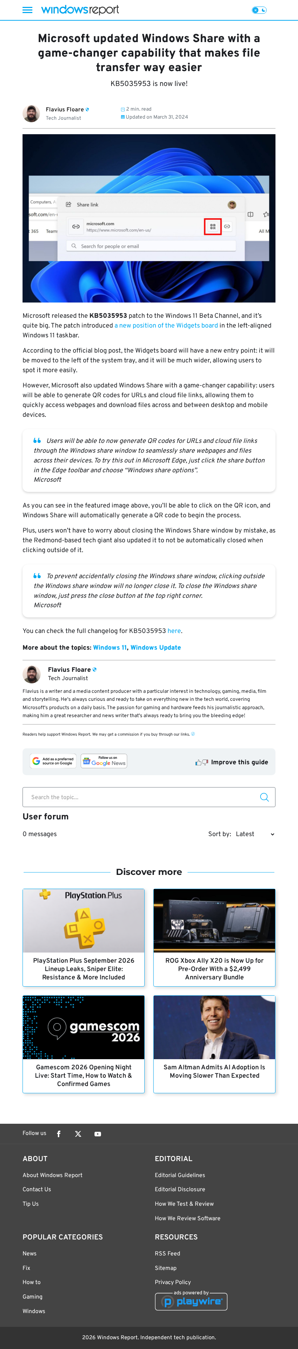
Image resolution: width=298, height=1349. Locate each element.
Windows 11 (110, 648)
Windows (34, 1311)
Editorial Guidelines (180, 1175)
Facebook (58, 1134)
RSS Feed (167, 1254)
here (174, 631)
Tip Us (31, 1204)
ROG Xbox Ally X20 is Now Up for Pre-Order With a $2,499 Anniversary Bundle (214, 969)
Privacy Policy (173, 1282)
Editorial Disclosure (180, 1189)
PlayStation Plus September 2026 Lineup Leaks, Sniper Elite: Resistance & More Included (83, 969)
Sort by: (219, 834)
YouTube (97, 1134)
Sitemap (166, 1268)
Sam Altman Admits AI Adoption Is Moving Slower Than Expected (214, 1072)
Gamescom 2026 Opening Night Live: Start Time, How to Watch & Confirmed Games (83, 1076)
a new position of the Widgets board (165, 326)
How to (32, 1282)
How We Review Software (188, 1218)
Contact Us (37, 1189)
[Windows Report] (80, 10)
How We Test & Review (184, 1204)
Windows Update (155, 648)
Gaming (33, 1297)
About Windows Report (52, 1175)
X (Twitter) (78, 1134)
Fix (26, 1268)
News (30, 1254)
